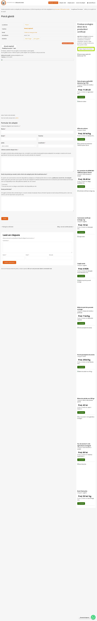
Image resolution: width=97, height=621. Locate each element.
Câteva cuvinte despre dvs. (9, 150)
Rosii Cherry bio (82, 491)
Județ (2, 143)
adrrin (17, 118)
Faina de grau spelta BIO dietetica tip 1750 (85, 82)
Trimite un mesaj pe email (30, 32)
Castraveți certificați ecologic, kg (83, 219)
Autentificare (91, 2)
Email (3, 136)
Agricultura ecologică (82, 36)
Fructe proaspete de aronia (85, 355)
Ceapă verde (81, 263)
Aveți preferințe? (6, 189)
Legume (85, 221)
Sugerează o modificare (68, 43)
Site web (51, 255)
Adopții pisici (71, 2)
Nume (3, 129)
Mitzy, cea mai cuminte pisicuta (65, 226)
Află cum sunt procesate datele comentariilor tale (40, 268)
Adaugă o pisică (53, 2)
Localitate (41, 143)
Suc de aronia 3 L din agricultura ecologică (84, 445)
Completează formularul (77, 9)
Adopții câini (62, 2)
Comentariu (6, 240)
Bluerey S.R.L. (91, 135)
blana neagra (28, 38)
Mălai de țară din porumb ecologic (85, 308)
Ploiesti (27, 25)
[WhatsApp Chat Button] (93, 617)
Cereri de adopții (80, 2)
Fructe (84, 130)
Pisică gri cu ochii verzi (7, 226)
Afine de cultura (82, 128)
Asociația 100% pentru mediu (62, 9)
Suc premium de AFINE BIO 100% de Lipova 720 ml (85, 171)
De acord (4, 184)
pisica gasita (36, 38)
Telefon (40, 136)
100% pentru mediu (19, 2)
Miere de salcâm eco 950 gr (85, 398)
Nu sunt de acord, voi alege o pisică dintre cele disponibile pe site (19, 186)
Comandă (81, 97)
